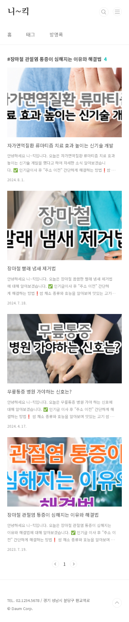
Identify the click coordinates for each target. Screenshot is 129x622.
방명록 (56, 34)
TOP (117, 603)
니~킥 (18, 12)
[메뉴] (117, 11)
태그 (30, 34)
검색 (103, 11)
